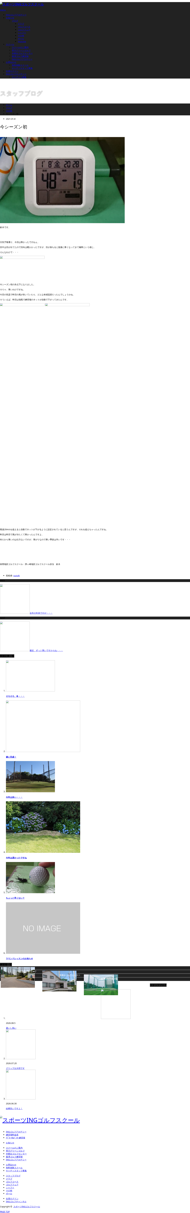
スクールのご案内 (20, 47)
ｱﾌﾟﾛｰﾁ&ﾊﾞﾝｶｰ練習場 (15, 1137)
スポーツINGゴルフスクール (26, 1206)
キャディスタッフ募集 (22, 68)
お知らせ (10, 17)
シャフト (22, 32)
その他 (21, 35)
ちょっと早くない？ (15, 897)
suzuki (16, 575)
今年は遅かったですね (16, 857)
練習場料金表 (12, 1134)
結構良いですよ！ (14, 1108)
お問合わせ (11, 62)
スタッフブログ (13, 1175)
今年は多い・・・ (14, 797)
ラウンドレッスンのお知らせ (19, 958)
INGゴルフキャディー (16, 74)
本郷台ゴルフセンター (22, 53)
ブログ (15, 20)
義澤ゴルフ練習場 (20, 56)
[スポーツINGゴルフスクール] (22, 4)
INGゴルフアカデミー (16, 14)
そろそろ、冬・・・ (15, 696)
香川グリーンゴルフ (21, 50)
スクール (10, 44)
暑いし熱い (11, 1028)
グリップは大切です (15, 1068)
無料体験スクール (20, 65)
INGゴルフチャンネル (16, 1201)
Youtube (22, 41)
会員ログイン (12, 71)
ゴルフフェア (24, 29)
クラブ (21, 23)
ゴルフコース (24, 26)
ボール (21, 38)
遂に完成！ (11, 756)
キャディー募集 (19, 77)
